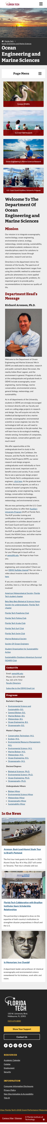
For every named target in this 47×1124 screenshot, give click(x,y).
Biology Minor (14, 791)
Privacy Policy (10, 1090)
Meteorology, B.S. (15, 719)
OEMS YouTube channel (18, 570)
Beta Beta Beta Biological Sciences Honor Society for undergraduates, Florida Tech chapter (22, 604)
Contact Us (22, 1037)
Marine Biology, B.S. (16, 716)
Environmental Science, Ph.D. (20, 774)
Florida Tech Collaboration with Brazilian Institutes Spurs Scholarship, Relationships (23, 906)
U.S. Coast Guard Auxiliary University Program (24, 190)
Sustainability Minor (16, 804)
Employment (9, 1068)
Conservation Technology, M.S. (21, 735)
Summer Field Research (23, 133)
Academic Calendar (12, 1060)
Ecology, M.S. (13, 739)
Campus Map (7, 1118)
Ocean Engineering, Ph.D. (19, 778)
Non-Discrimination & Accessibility (18, 1094)
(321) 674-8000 (14, 1021)
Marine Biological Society (16, 638)
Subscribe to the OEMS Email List (20, 688)
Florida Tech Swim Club (15, 633)
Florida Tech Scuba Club (15, 623)
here (7, 576)
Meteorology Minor (16, 797)
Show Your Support (22, 1029)
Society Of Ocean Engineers (17, 644)
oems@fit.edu (13, 555)
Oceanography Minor (17, 801)
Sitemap (18, 1118)
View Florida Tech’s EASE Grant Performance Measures (23, 1110)
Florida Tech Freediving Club (17, 613)
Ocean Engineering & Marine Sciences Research (23, 161)
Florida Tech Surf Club (14, 628)
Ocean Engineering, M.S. (18, 758)
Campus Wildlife (23, 104)
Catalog (7, 1064)
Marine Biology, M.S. (17, 751)
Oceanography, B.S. (16, 725)
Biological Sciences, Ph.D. (19, 771)
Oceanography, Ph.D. (17, 781)
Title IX (7, 1098)
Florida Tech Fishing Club (15, 618)
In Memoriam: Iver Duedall (17, 962)
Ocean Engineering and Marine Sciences (16, 44)
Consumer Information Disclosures (18, 1086)
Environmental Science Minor (20, 794)
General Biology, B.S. (17, 712)
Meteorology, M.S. (16, 755)
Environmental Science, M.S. (20, 748)
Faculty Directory (13, 683)
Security (7, 1072)
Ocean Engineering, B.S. (18, 722)
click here (18, 481)
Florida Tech (9, 41)
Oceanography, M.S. (16, 761)
